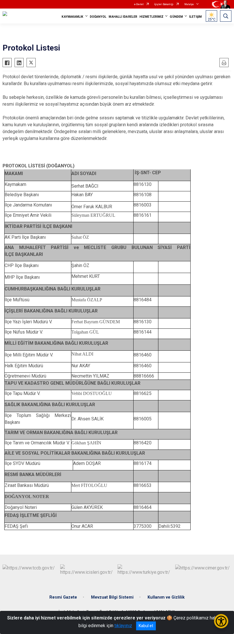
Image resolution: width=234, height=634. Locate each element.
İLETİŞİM (195, 17)
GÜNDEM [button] (176, 17)
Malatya (189, 4)
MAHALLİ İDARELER (123, 17)
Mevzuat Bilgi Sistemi (112, 597)
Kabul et (146, 625)
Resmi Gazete (63, 597)
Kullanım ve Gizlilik (166, 597)
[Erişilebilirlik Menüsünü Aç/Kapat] (221, 621)
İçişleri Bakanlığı (164, 4)
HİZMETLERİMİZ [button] (152, 17)
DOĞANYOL (98, 17)
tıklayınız (123, 625)
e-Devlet (139, 4)
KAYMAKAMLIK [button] (72, 17)
